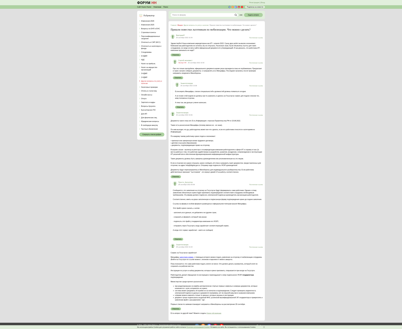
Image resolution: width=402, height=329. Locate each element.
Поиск (165, 7)
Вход (263, 2)
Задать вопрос (253, 15)
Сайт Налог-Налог (144, 7)
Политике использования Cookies (198, 327)
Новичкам (157, 7)
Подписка (255, 7)
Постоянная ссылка (256, 38)
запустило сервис (186, 257)
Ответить (175, 55)
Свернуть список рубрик (151, 134)
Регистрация (254, 2)
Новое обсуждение (213, 313)
